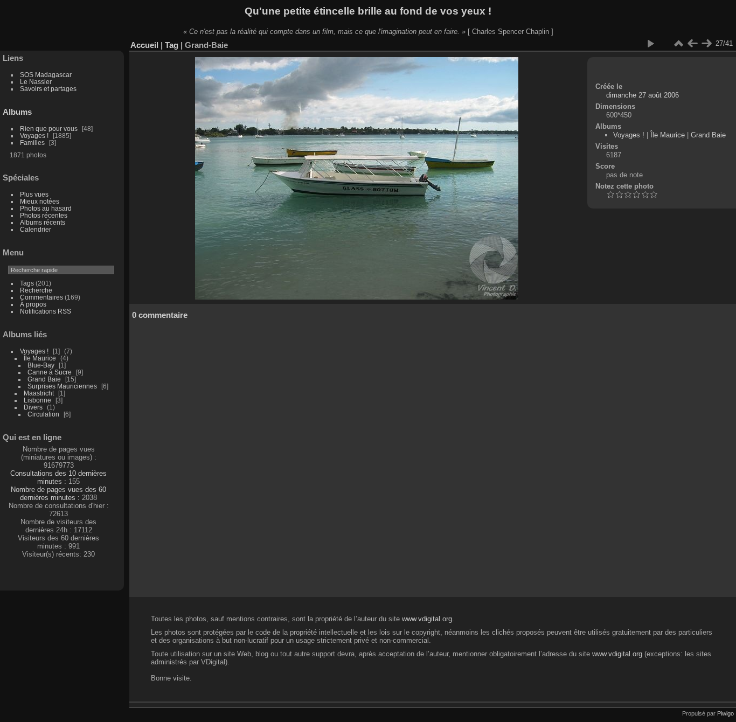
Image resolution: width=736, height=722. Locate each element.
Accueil (144, 45)
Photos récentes (43, 215)
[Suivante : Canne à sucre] (706, 44)
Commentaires (41, 297)
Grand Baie (44, 379)
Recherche (36, 290)
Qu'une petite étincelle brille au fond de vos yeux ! (368, 11)
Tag (171, 45)
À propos (33, 304)
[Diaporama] (650, 44)
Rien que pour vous (49, 128)
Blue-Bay (40, 365)
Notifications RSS (45, 311)
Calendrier (35, 229)
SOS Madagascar (46, 74)
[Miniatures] (678, 44)
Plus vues (34, 194)
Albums (17, 111)
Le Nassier (36, 81)
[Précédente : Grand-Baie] (692, 44)
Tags (27, 283)
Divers (33, 407)
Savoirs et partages (48, 88)
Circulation (43, 414)
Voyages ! (34, 135)
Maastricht (39, 393)
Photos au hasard (46, 208)
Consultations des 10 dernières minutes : (58, 477)
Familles (32, 142)
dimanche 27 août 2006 (642, 95)
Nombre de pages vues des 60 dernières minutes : (58, 493)
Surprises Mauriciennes (62, 386)
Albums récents (42, 222)
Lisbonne (37, 400)
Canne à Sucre (49, 372)
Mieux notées (39, 201)
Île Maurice (40, 358)
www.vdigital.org (427, 619)
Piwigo (725, 713)
